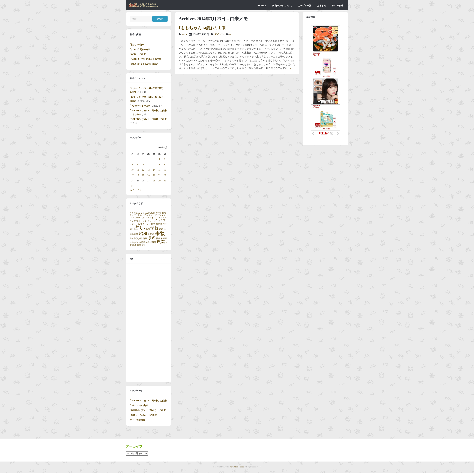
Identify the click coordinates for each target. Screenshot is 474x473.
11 (138, 170)
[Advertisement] (149, 322)
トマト (148, 218)
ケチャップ (151, 215)
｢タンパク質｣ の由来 (140, 49)
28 (154, 180)
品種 (148, 229)
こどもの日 (150, 213)
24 (132, 180)
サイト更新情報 (137, 420)
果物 (160, 233)
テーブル (140, 218)
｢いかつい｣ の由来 (139, 405)
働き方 (163, 224)
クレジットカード (138, 215)
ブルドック (141, 221)
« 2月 (132, 190)
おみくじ (140, 213)
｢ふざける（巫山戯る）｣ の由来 (145, 59)
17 (132, 175)
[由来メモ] (143, 7)
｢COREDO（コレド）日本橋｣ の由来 (148, 110)
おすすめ (321, 5)
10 (132, 170)
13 (148, 170)
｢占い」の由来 (137, 44)
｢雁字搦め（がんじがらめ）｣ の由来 (148, 410)
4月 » (138, 190)
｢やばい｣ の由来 (138, 54)
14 (154, 170)
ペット (150, 221)
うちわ (133, 213)
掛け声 (135, 234)
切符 (132, 229)
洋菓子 (133, 239)
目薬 (145, 239)
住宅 (153, 224)
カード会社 (161, 213)
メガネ (160, 220)
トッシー (136, 114)
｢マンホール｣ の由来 (140, 105)
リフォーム (135, 224)
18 (138, 175)
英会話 (149, 242)
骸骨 (143, 245)
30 (165, 180)
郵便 (134, 245)
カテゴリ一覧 (304, 5)
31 (132, 186)
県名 (152, 238)
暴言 (150, 234)
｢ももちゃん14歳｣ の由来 (202, 28)
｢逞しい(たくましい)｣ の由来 (144, 64)
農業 (161, 242)
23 (165, 175)
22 (159, 175)
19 (143, 175)
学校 (154, 228)
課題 (154, 242)
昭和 (143, 233)
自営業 (142, 242)
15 (159, 170)
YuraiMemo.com (236, 467)
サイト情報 (337, 5)
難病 (139, 245)
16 (165, 170)
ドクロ (155, 218)
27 (148, 180)
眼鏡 (158, 239)
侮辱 (158, 224)
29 (159, 180)
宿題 (161, 229)
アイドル (219, 34)
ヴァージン (145, 224)
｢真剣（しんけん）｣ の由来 (143, 415)
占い (139, 228)
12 (143, 170)
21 (154, 175)
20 (148, 175)
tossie (184, 34)
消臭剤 (139, 239)
